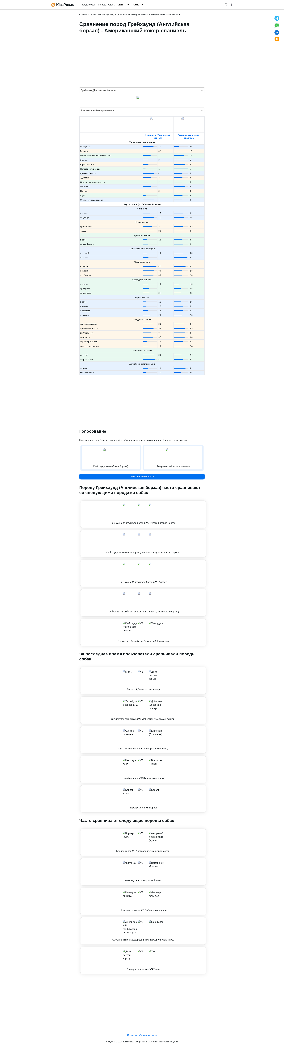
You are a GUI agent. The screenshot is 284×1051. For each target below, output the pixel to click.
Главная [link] (83, 14)
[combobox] (81, 90)
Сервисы (121, 5)
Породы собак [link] (87, 4)
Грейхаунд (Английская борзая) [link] (121, 14)
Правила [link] (132, 1035)
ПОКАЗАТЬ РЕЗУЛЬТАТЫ (142, 476)
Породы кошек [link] (106, 4)
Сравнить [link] (144, 14)
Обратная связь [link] (148, 1035)
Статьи (136, 5)
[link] (143, 514)
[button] (143, 514)
